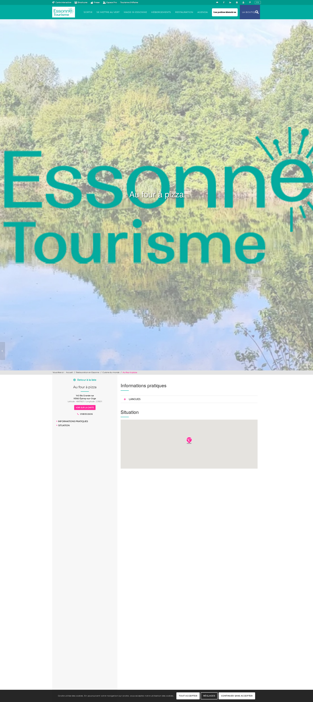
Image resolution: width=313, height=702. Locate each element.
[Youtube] (243, 2)
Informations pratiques (73, 421)
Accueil (69, 372)
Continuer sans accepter (237, 695)
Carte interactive (63, 2)
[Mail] (217, 2)
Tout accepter (188, 695)
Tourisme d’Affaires (129, 2)
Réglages (209, 695)
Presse (97, 2)
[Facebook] (223, 2)
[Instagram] (236, 2)
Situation (64, 425)
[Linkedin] (230, 2)
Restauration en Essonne (87, 372)
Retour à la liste (86, 379)
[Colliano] (2, 351)
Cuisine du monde (110, 372)
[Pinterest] (249, 2)
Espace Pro (111, 2)
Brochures (82, 2)
